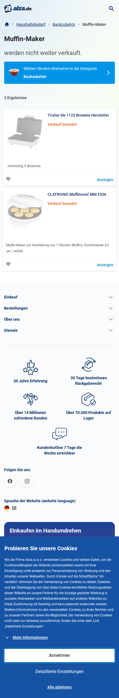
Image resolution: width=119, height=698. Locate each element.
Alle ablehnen (59, 687)
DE (14, 508)
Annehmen (59, 655)
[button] (59, 297)
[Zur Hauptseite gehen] (18, 8)
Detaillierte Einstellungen (59, 671)
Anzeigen (105, 179)
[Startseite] (6, 24)
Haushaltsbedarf (30, 24)
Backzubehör (64, 24)
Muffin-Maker (94, 24)
